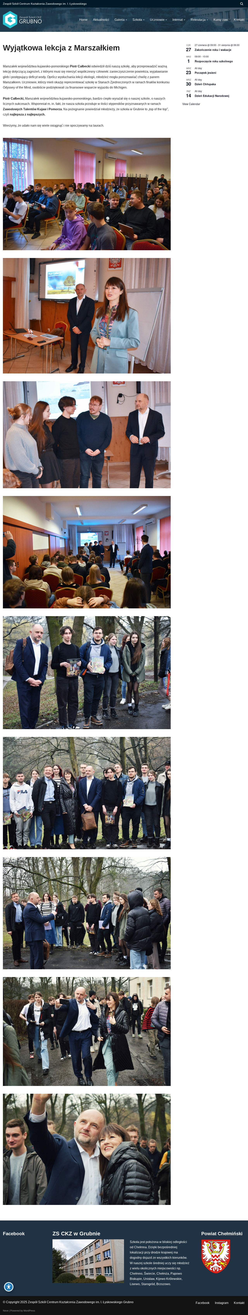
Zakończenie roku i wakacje (213, 50)
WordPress (29, 1310)
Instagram (221, 1303)
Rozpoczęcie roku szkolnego (214, 61)
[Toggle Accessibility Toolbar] (8, 1287)
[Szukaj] (241, 3)
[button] (126, 20)
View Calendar (191, 104)
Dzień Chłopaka (205, 84)
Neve (6, 1310)
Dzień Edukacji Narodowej (212, 96)
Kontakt (239, 1303)
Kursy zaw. (221, 19)
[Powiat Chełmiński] (215, 1272)
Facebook (202, 1303)
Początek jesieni (205, 73)
